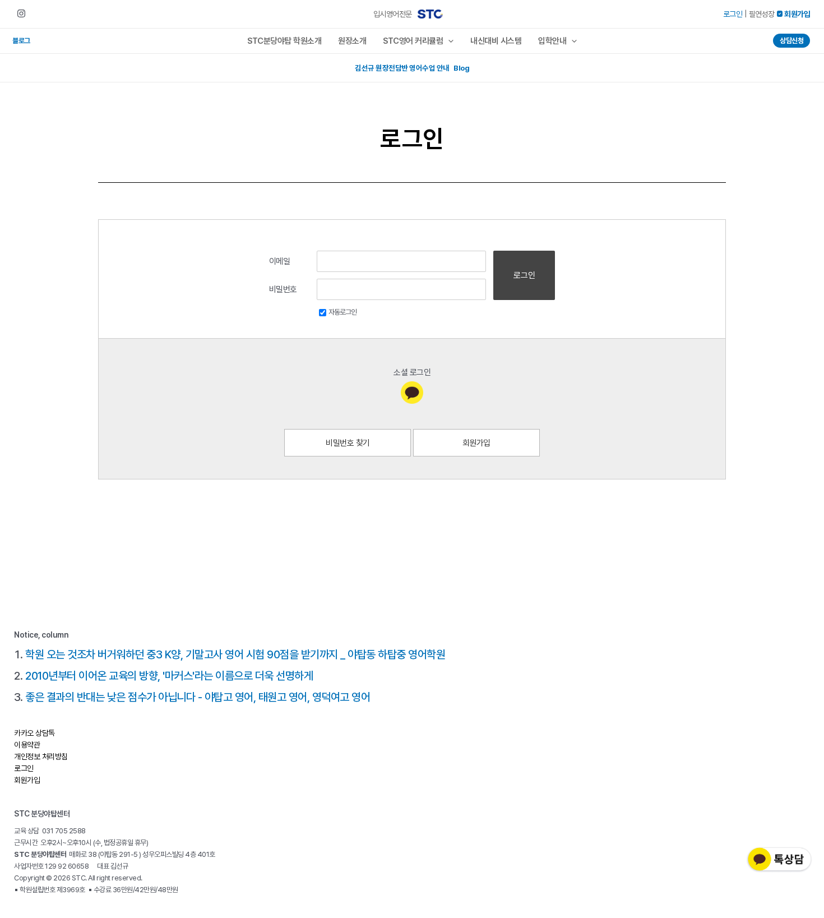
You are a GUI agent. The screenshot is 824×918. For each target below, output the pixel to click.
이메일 (279, 261)
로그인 (733, 14)
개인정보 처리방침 (41, 756)
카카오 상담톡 (34, 732)
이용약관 (27, 744)
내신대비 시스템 (495, 41)
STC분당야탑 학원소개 (284, 41)
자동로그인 (342, 312)
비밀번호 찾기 (348, 443)
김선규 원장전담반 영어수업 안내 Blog (412, 67)
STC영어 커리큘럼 (413, 41)
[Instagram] (21, 13)
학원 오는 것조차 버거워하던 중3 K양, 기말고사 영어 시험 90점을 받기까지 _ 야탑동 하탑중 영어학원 (235, 654)
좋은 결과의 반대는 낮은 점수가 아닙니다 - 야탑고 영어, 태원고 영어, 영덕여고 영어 (197, 697)
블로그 (21, 40)
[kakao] (412, 393)
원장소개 (352, 41)
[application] (448, 41)
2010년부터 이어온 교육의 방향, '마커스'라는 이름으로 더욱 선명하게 (169, 675)
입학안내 (552, 41)
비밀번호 (283, 289)
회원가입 (476, 443)
